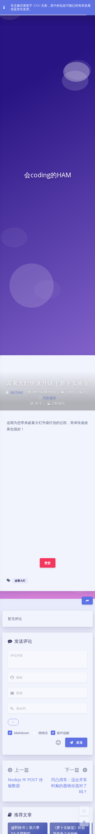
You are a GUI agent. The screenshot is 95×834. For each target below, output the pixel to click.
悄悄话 (43, 733)
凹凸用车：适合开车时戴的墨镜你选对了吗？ (69, 785)
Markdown (21, 733)
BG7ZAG (16, 392)
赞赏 (47, 563)
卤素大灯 (20, 580)
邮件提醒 (63, 733)
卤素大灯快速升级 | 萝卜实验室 (47, 383)
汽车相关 (49, 398)
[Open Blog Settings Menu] (84, 821)
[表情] (58, 742)
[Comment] (84, 810)
